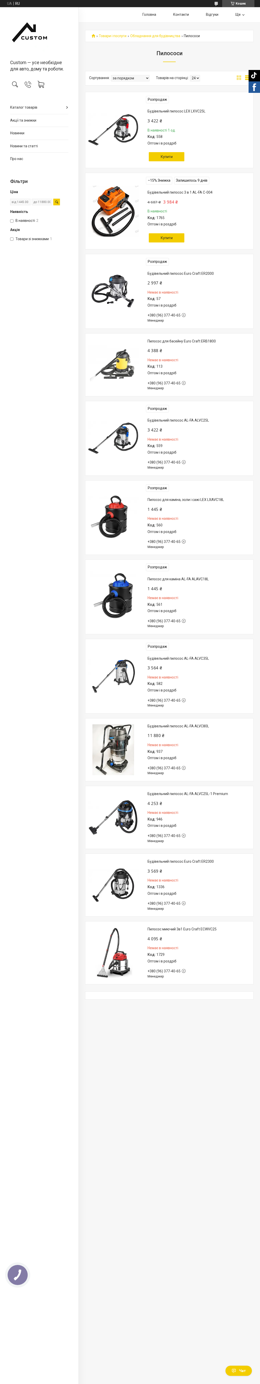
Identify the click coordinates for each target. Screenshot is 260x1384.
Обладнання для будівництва (155, 36)
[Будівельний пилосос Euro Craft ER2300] (113, 885)
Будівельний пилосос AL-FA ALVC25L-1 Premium (188, 794)
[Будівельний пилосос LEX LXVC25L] (113, 130)
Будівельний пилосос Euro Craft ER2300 (181, 861)
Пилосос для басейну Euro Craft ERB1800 (182, 341)
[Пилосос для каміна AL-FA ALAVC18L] (113, 596)
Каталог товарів (23, 107)
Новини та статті (24, 146)
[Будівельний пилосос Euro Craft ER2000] (113, 291)
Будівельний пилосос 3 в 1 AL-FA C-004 (180, 192)
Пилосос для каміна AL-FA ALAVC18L (178, 579)
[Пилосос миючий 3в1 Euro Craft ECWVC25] (113, 952)
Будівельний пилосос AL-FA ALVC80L (178, 726)
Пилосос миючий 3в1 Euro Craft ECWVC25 (182, 929)
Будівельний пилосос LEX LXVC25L (176, 111)
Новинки (17, 133)
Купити (167, 157)
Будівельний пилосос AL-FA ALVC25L (178, 420)
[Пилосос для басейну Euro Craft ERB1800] (113, 364)
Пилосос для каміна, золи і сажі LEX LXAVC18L (186, 500)
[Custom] (39, 34)
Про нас (16, 159)
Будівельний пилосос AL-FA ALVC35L (178, 658)
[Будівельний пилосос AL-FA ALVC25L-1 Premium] (113, 817)
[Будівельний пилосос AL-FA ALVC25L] (113, 438)
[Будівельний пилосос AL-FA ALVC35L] (113, 676)
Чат (242, 1371)
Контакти (181, 14)
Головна (149, 14)
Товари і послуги (112, 36)
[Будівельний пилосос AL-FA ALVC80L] (113, 749)
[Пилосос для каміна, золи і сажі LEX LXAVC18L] (113, 517)
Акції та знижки (23, 120)
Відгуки (212, 14)
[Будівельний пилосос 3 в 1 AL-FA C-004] (113, 211)
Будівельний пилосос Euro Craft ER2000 (181, 273)
